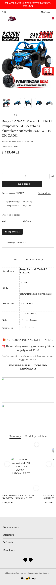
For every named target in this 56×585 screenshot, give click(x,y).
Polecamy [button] (15, 436)
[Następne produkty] (49, 464)
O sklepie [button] (8, 542)
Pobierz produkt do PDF (17, 242)
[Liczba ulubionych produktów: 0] (45, 18)
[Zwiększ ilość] (47, 176)
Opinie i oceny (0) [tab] (34, 259)
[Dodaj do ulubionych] (49, 184)
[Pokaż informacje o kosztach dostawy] (33, 205)
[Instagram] (31, 560)
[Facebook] (25, 560)
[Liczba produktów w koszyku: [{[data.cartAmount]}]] (51, 18)
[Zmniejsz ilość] (4, 176)
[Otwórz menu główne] (3, 18)
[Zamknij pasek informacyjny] (53, 4)
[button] (50, 60)
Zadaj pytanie (12, 232)
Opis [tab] (15, 259)
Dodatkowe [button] (9, 549)
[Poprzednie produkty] (7, 464)
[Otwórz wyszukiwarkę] (38, 18)
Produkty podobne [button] (36, 436)
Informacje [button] (8, 534)
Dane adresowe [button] (11, 527)
